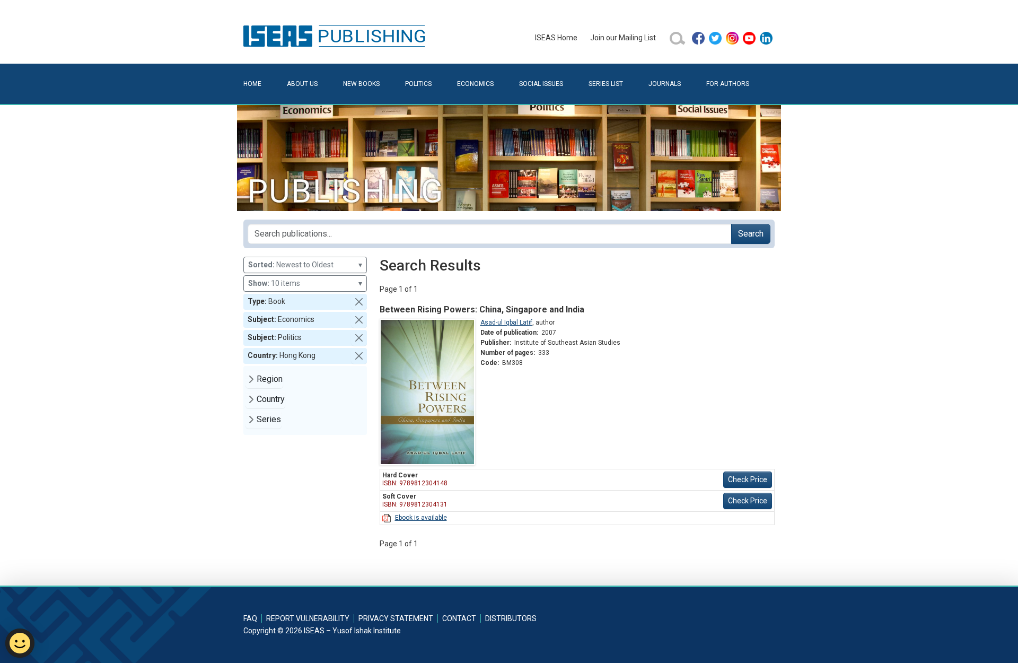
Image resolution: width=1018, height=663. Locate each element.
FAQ (250, 618)
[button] (359, 302)
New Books (361, 84)
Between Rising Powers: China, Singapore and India (482, 309)
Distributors (511, 618)
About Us (302, 84)
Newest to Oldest (305, 264)
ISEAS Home (556, 37)
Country (271, 399)
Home (252, 84)
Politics (418, 84)
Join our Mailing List (623, 37)
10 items (305, 283)
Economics (475, 84)
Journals (664, 84)
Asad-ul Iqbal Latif (506, 322)
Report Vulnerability (307, 618)
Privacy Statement (395, 618)
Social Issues (541, 84)
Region (270, 379)
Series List (606, 84)
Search (750, 234)
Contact (459, 618)
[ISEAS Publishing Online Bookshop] (336, 35)
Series (269, 419)
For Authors (727, 84)
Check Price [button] (747, 479)
